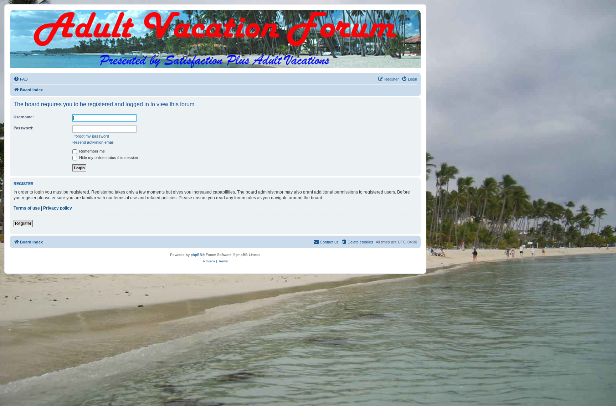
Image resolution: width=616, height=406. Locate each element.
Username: (24, 117)
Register (23, 223)
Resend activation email (92, 142)
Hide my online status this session (108, 157)
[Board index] (215, 17)
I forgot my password (90, 136)
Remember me (91, 151)
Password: (24, 128)
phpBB (196, 255)
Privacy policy (57, 208)
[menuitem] (21, 79)
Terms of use (27, 208)
